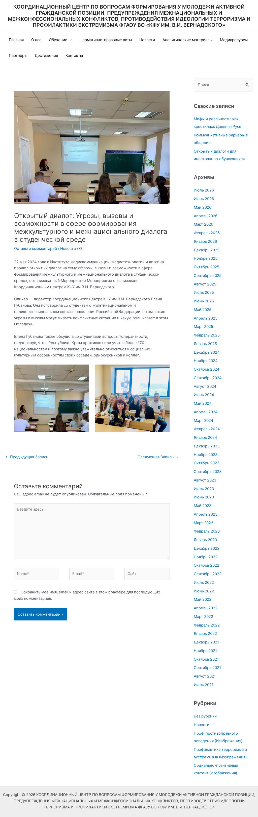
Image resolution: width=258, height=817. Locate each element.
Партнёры (18, 55)
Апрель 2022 (205, 608)
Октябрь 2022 (206, 565)
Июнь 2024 (204, 394)
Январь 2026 (205, 241)
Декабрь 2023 (207, 446)
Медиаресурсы (234, 39)
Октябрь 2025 (206, 267)
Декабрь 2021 (206, 642)
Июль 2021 (203, 684)
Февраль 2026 (207, 232)
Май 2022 (202, 599)
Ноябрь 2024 (206, 360)
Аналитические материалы (187, 39)
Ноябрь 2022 (205, 557)
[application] (69, 40)
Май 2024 (203, 403)
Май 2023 (203, 505)
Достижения (46, 55)
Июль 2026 (204, 190)
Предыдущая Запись (27, 456)
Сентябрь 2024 (208, 377)
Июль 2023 (204, 488)
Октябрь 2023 (206, 463)
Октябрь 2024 (206, 369)
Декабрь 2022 (206, 548)
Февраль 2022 (207, 625)
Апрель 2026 (205, 215)
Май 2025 (202, 309)
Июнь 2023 (204, 497)
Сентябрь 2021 (207, 667)
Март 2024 (203, 420)
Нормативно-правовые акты (106, 39)
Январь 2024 (205, 437)
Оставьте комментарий (35, 248)
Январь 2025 (205, 343)
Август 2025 (205, 284)
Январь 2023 (205, 539)
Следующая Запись (158, 456)
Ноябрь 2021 (205, 650)
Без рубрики (205, 716)
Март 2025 (203, 326)
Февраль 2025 (207, 335)
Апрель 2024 (206, 412)
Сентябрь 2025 (207, 275)
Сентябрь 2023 (208, 471)
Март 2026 (203, 224)
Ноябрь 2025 (205, 258)
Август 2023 (205, 480)
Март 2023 (203, 522)
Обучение (58, 39)
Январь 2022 (205, 633)
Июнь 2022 (204, 591)
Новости (147, 39)
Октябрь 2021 (206, 659)
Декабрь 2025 (206, 250)
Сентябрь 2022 (207, 573)
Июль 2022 (204, 582)
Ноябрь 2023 (206, 454)
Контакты (74, 55)
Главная (16, 39)
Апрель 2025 (205, 318)
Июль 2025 (204, 292)
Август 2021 (205, 676)
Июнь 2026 (204, 198)
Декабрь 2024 (207, 352)
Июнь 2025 (204, 301)
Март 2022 (203, 616)
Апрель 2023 (206, 514)
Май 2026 (202, 207)
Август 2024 (205, 386)
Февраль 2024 (207, 428)
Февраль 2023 (207, 531)
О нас (36, 39)
